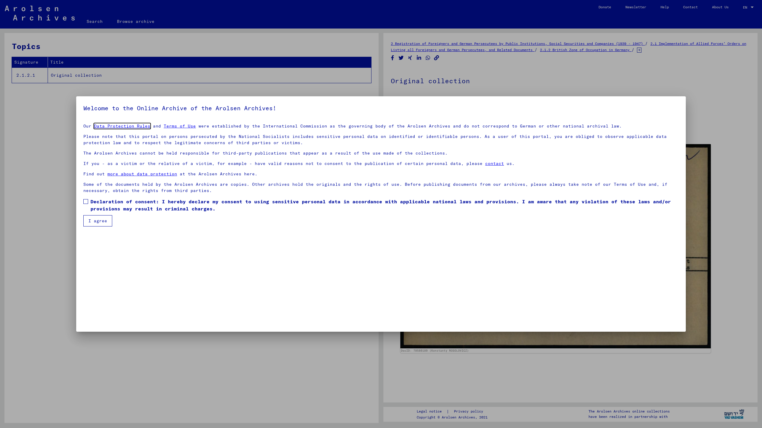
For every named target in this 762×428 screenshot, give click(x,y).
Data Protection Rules (122, 126)
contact (494, 163)
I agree (97, 221)
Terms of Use (180, 126)
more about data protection (142, 174)
